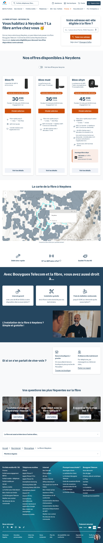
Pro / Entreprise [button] (92, 9)
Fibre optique (29, 448)
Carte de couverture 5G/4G (71, 481)
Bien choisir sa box (49, 490)
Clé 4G (4, 484)
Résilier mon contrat (8, 498)
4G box (45, 476)
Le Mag (85, 479)
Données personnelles (18, 536)
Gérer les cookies (31, 536)
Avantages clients (68, 470)
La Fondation (87, 487)
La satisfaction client (69, 473)
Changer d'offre (85, 42)
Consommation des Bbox (51, 506)
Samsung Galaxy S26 (29, 484)
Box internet (16, 448)
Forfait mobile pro (8, 481)
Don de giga (87, 473)
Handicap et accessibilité (91, 496)
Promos (66, 9)
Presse (85, 484)
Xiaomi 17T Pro (27, 496)
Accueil (5, 448)
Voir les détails (18, 170)
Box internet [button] (18, 9)
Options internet (48, 479)
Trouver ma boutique (63, 370)
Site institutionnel (88, 490)
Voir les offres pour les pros (54, 67)
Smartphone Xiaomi (29, 490)
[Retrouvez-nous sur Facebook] (3, 527)
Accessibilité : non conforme (64, 536)
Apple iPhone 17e (28, 479)
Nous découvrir (88, 470)
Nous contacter (43, 536)
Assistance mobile (28, 514)
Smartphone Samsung (30, 482)
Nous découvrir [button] (78, 9)
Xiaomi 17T (26, 493)
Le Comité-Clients (68, 492)
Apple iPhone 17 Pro (29, 476)
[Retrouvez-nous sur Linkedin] (20, 527)
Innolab (85, 493)
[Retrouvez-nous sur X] (7, 527)
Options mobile (7, 487)
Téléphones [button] (43, 9)
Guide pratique (67, 489)
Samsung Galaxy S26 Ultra (31, 487)
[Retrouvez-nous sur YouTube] (11, 527)
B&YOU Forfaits (7, 9)
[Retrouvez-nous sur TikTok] (24, 527)
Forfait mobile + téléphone (10, 478)
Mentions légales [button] (10, 454)
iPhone (25, 470)
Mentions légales (5, 536)
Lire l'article (18, 417)
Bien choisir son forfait (9, 492)
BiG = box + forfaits (56, 9)
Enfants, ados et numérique (91, 476)
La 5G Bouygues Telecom (10, 495)
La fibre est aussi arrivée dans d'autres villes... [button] (21, 434)
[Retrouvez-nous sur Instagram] (15, 527)
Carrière (85, 482)
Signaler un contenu (79, 536)
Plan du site (52, 536)
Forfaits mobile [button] (31, 9)
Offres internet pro (49, 482)
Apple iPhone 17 (28, 473)
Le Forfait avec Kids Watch (11, 490)
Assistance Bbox (48, 492)
